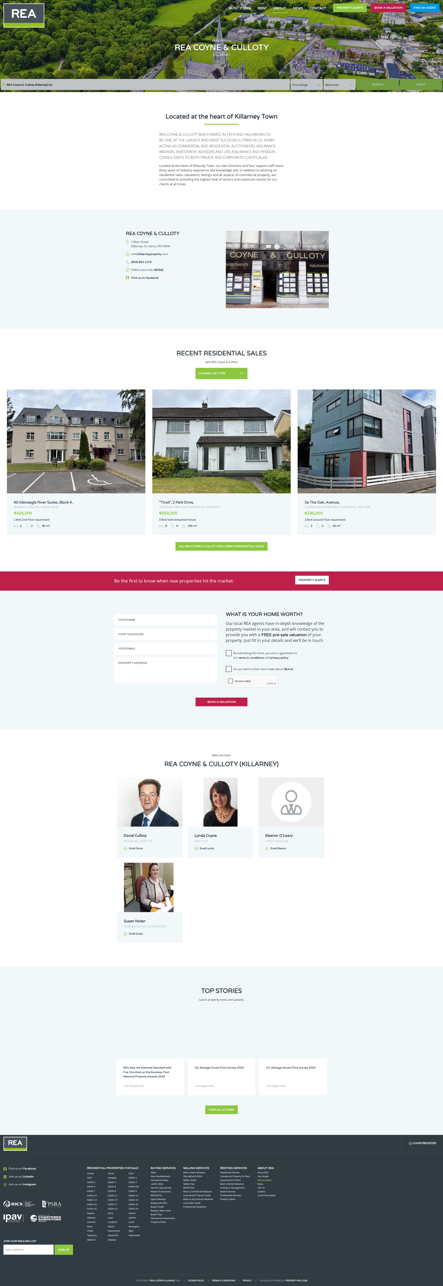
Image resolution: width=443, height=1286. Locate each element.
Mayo (90, 1226)
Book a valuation (388, 8)
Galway (90, 1213)
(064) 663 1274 (141, 262)
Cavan (111, 1173)
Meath (111, 1226)
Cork (89, 1178)
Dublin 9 (133, 1191)
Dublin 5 (91, 1186)
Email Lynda (207, 848)
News (298, 8)
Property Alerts (350, 8)
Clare (131, 1173)
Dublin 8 (112, 1191)
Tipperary (92, 1235)
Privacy (247, 1281)
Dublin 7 (91, 1191)
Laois (110, 1218)
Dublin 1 (133, 1178)
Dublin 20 (92, 1209)
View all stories (221, 1110)
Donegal (112, 1178)
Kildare (132, 1213)
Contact (318, 8)
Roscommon (114, 1231)
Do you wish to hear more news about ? (263, 669)
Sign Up (64, 1250)
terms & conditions (251, 658)
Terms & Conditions (223, 1281)
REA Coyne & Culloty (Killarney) (29, 84)
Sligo (131, 1231)
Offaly (90, 1231)
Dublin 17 (112, 1204)
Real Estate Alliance (162, 1280)
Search (377, 84)
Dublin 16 (92, 1204)
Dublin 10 (92, 1195)
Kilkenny (91, 1218)
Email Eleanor (278, 848)
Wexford (91, 1240)
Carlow (90, 1173)
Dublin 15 (133, 1200)
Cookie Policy (196, 1281)
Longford (112, 1222)
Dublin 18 (133, 1204)
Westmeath (134, 1235)
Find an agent (425, 8)
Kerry (110, 1213)
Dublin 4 (133, 1182)
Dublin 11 (112, 1195)
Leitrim (132, 1218)
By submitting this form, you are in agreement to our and (265, 655)
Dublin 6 (112, 1186)
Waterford (113, 1235)
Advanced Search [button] (427, 82)
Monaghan (134, 1226)
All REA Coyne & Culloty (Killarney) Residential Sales (221, 546)
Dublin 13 (92, 1200)
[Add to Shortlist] (139, 395)
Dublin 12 (133, 1195)
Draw (421, 84)
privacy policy (279, 658)
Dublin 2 (91, 1182)
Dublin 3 (112, 1182)
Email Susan (136, 933)
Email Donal (136, 848)
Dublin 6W (134, 1186)
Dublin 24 (133, 1209)
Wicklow (112, 1240)
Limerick (91, 1222)
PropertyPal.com (296, 1280)
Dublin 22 (112, 1209)
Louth (131, 1222)
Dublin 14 (112, 1200)
